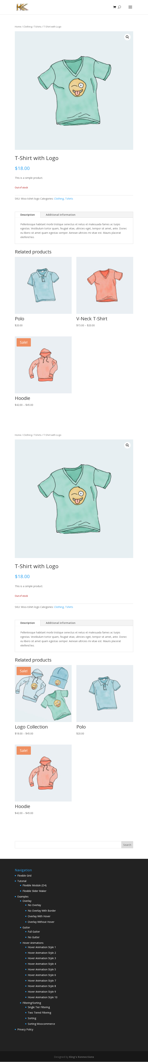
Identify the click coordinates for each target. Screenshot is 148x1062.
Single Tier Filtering (39, 1007)
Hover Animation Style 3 (42, 958)
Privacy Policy (25, 1029)
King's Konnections (81, 1057)
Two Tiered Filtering (39, 1012)
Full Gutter (34, 931)
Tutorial (21, 881)
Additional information (60, 214)
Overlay (27, 901)
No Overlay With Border (42, 910)
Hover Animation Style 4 (42, 963)
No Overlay (34, 905)
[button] (127, 37)
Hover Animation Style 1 (42, 947)
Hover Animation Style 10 (42, 997)
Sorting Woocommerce (41, 1023)
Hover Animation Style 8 (42, 986)
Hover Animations (33, 943)
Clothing (27, 26)
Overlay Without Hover (41, 922)
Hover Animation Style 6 (42, 975)
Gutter (26, 927)
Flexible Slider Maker (34, 891)
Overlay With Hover (39, 916)
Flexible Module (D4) (35, 885)
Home (18, 26)
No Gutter (34, 937)
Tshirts (38, 26)
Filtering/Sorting (32, 1003)
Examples (23, 896)
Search (127, 845)
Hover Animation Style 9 (42, 991)
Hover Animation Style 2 (42, 952)
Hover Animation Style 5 (42, 969)
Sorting (32, 1018)
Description (27, 214)
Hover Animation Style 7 (42, 980)
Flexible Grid (24, 875)
